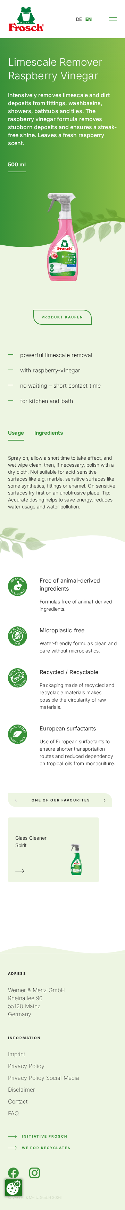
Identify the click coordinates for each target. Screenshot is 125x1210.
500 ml (17, 164)
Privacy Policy (26, 1065)
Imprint (16, 1054)
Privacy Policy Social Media (43, 1077)
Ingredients (48, 432)
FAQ (13, 1113)
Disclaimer (21, 1089)
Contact (17, 1101)
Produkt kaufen (62, 317)
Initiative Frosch (44, 1136)
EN (88, 19)
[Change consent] (13, 1187)
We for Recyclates (46, 1148)
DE (79, 19)
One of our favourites (61, 800)
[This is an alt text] (26, 19)
